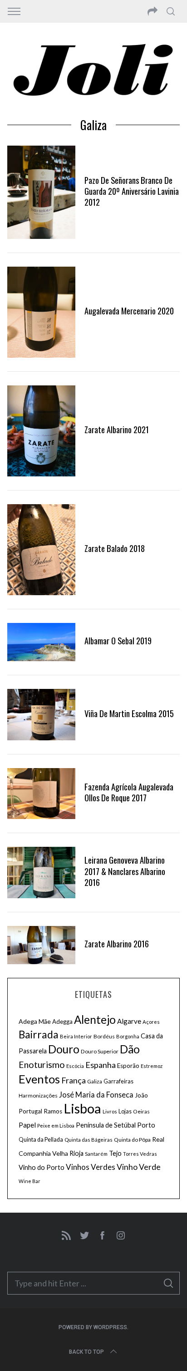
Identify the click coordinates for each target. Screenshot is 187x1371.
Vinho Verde (139, 1167)
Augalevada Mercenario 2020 (129, 310)
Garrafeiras (118, 1081)
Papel (27, 1125)
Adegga (62, 1021)
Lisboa (82, 1108)
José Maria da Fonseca (96, 1094)
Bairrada (39, 1034)
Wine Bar (29, 1181)
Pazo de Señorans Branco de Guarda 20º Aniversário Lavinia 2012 (131, 191)
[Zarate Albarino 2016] (41, 945)
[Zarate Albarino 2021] (41, 430)
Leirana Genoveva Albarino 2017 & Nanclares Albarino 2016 (124, 871)
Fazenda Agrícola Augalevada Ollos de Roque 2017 (128, 792)
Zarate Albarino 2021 (116, 429)
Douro (63, 1049)
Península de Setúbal (106, 1125)
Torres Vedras (140, 1154)
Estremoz (151, 1066)
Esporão (128, 1065)
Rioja (76, 1153)
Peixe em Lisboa (55, 1125)
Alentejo (95, 1019)
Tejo (115, 1153)
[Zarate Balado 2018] (41, 549)
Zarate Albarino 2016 (116, 943)
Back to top (86, 1352)
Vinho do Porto (41, 1167)
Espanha (100, 1065)
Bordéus (104, 1036)
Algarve (129, 1021)
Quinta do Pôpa (132, 1139)
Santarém (96, 1154)
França (73, 1080)
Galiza (94, 1081)
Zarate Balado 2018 (114, 548)
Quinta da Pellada (41, 1139)
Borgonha (127, 1036)
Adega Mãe (35, 1021)
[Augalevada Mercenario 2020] (41, 312)
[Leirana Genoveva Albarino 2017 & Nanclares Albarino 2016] (41, 872)
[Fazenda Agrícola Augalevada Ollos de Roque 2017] (41, 793)
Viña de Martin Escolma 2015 (129, 713)
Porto (146, 1125)
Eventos (39, 1079)
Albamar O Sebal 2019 (118, 640)
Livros (110, 1111)
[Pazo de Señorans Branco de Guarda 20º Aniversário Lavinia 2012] (41, 192)
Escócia (75, 1066)
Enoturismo (42, 1064)
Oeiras (141, 1111)
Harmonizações (38, 1095)
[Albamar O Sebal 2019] (41, 642)
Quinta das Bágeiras (88, 1140)
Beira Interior (76, 1036)
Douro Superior (99, 1051)
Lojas (125, 1111)
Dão (130, 1049)
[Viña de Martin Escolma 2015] (41, 714)
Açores (151, 1022)
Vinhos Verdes (90, 1167)
